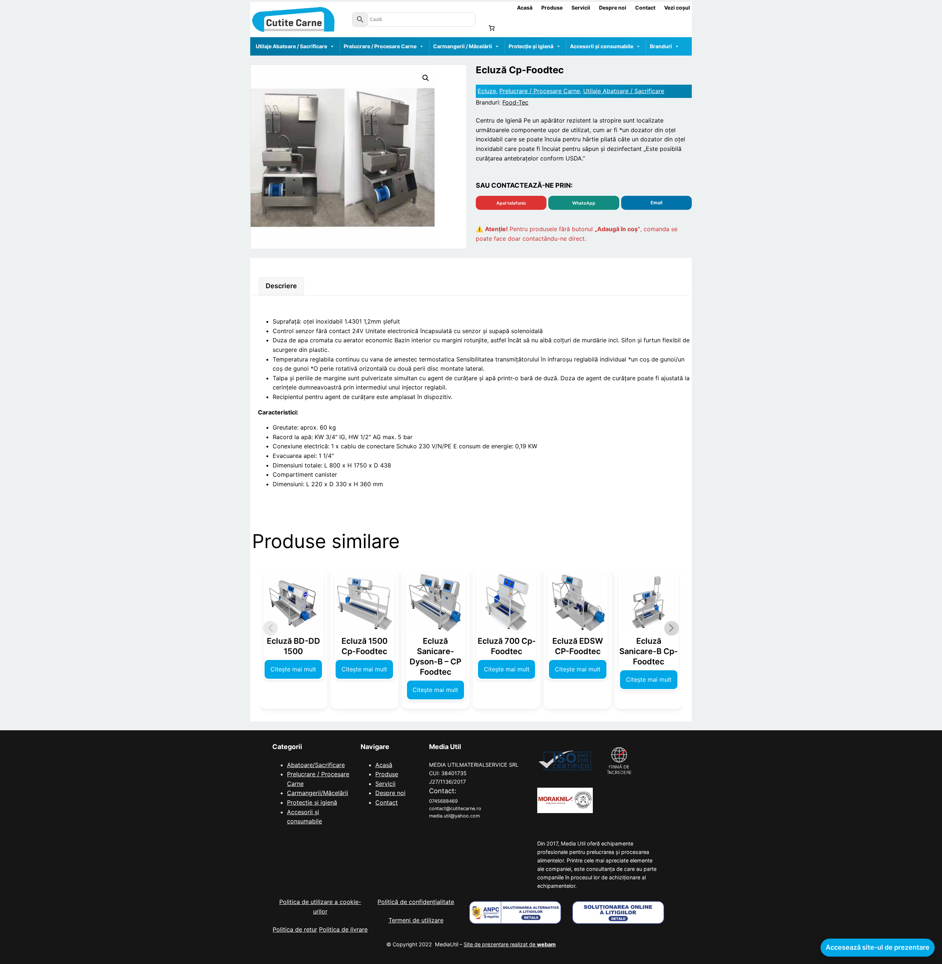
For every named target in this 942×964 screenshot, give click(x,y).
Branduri (661, 46)
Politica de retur (295, 929)
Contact (386, 802)
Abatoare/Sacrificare (316, 765)
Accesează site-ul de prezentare (877, 947)
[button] (425, 78)
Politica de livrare (343, 929)
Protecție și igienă (531, 46)
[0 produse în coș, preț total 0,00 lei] (491, 28)
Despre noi (390, 793)
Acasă (383, 765)
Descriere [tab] (281, 286)
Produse (386, 774)
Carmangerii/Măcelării (317, 793)
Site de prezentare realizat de (510, 944)
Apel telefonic (511, 203)
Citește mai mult (293, 669)
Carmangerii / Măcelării (462, 46)
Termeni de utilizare (416, 920)
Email (656, 202)
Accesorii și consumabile (601, 46)
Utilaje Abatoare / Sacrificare (291, 46)
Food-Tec (515, 102)
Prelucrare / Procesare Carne (380, 46)
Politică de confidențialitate (416, 901)
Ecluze (487, 91)
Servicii (385, 783)
